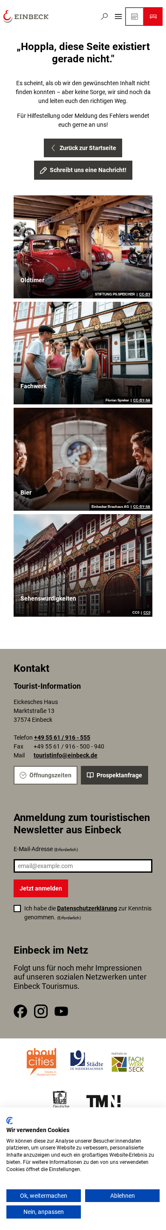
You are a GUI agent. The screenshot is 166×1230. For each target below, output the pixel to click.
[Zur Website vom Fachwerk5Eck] (128, 1062)
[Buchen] (153, 16)
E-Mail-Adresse (46, 849)
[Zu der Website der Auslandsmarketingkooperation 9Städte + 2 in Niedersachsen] (87, 1062)
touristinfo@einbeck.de (65, 755)
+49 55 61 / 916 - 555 (62, 737)
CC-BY (144, 294)
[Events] (134, 16)
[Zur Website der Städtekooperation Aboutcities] (42, 1062)
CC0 (146, 613)
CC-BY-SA (141, 400)
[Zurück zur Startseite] (26, 16)
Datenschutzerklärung (87, 908)
